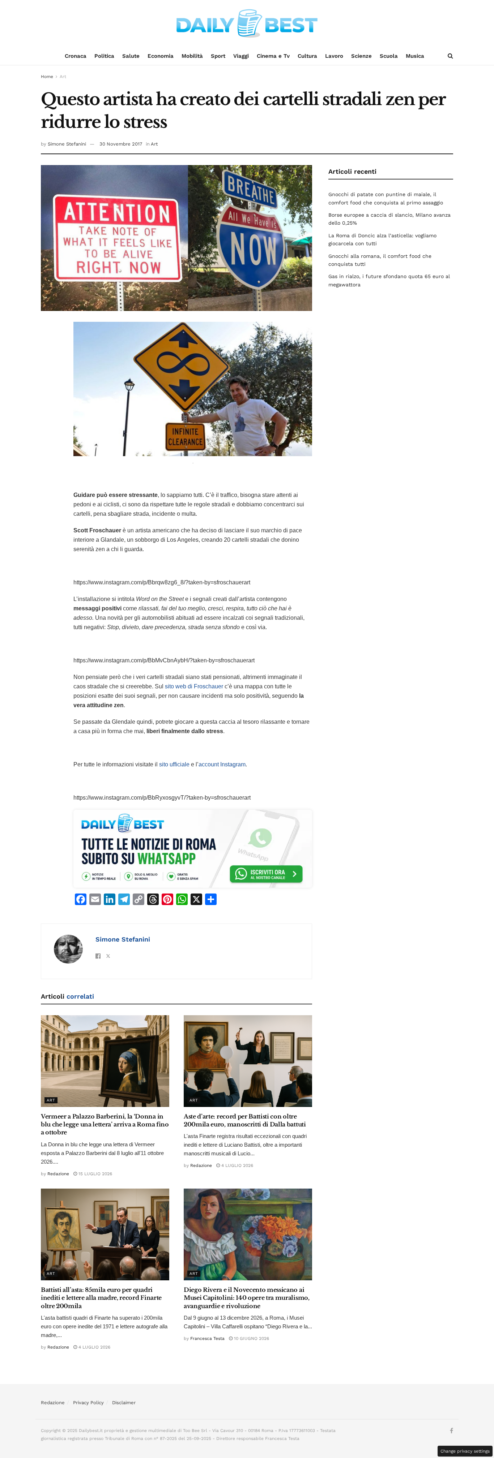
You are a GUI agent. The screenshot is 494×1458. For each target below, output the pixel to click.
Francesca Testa (207, 1338)
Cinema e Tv (273, 56)
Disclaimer (124, 1402)
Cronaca (75, 56)
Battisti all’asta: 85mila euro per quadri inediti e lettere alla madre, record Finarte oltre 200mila (101, 1298)
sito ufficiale (174, 764)
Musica (415, 56)
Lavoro (334, 56)
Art (63, 76)
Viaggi (241, 56)
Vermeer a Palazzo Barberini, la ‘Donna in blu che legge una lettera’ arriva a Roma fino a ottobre (105, 1124)
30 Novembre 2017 (120, 144)
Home (47, 76)
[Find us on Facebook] (451, 1431)
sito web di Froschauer (194, 686)
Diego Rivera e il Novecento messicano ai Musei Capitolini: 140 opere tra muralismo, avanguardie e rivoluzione (247, 1298)
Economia (161, 56)
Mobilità (192, 56)
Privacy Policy (88, 1402)
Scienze (361, 56)
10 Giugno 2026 (251, 1338)
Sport (218, 56)
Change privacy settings (465, 1451)
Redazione (58, 1173)
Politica (104, 56)
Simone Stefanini (67, 144)
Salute (131, 56)
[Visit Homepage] (247, 23)
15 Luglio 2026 (94, 1173)
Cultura (307, 56)
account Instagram (222, 764)
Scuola (389, 56)
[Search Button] (450, 56)
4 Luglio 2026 (236, 1165)
